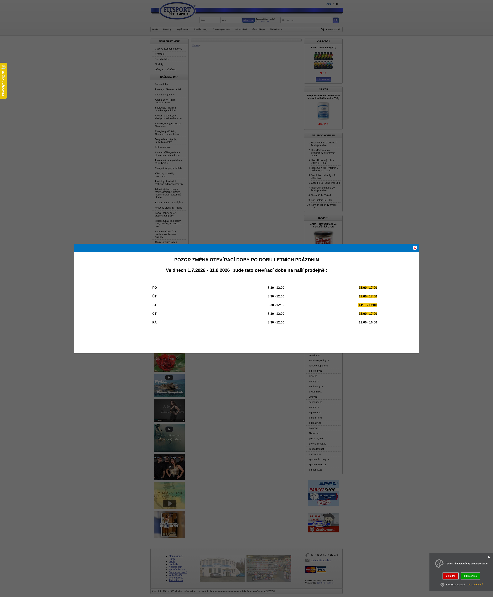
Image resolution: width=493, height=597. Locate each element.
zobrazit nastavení (455, 585)
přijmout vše (470, 576)
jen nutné (450, 576)
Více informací (475, 585)
